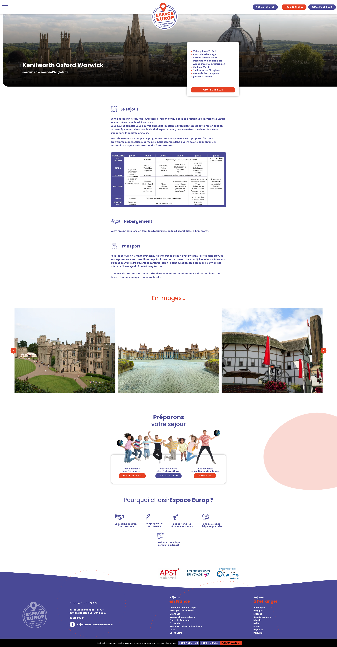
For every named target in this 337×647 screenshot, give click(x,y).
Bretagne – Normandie (182, 610)
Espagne (257, 613)
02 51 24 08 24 (77, 617)
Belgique (257, 610)
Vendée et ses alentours (182, 617)
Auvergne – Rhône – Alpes (183, 607)
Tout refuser (209, 643)
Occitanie (175, 623)
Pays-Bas (258, 629)
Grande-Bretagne (262, 617)
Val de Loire (176, 632)
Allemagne (259, 607)
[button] (13, 351)
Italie (256, 623)
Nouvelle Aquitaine (180, 620)
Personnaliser (230, 643)
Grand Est (175, 613)
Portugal (257, 632)
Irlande (257, 620)
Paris (172, 629)
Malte (256, 626)
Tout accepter (188, 643)
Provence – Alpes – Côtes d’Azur (186, 626)
